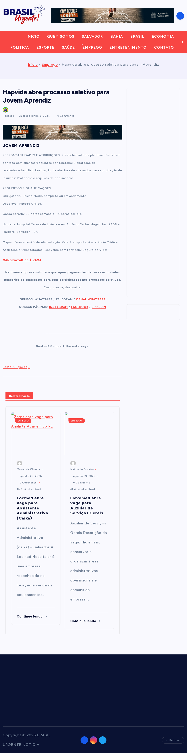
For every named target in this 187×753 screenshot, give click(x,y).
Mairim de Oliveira (28, 469)
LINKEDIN (99, 307)
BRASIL (137, 36)
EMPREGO (92, 47)
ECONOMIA (163, 36)
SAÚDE (68, 47)
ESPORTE (45, 47)
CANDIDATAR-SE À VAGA (22, 260)
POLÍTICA (19, 47)
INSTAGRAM (58, 307)
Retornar (174, 740)
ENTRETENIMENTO (128, 47)
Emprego (50, 64)
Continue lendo (30, 616)
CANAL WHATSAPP (91, 299)
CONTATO (164, 47)
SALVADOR (92, 36)
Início (33, 64)
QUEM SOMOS (60, 36)
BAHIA (116, 36)
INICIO (32, 36)
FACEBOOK (79, 307)
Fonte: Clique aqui (16, 367)
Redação (8, 115)
